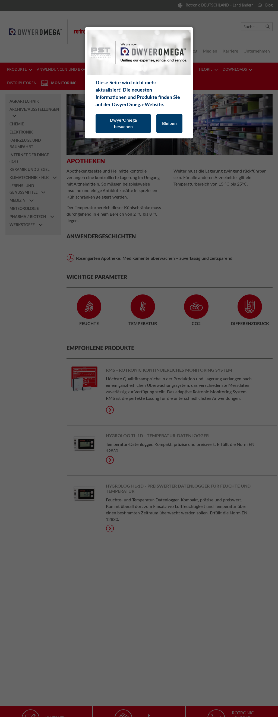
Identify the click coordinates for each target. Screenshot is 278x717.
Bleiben (169, 123)
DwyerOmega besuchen (123, 123)
